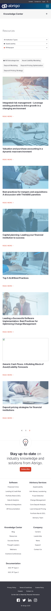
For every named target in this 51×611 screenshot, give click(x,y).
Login (43, 1)
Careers (31, 1)
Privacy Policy (11, 587)
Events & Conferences (13, 554)
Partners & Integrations (13, 504)
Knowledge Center (13, 14)
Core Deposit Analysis (38, 504)
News (38, 541)
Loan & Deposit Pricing (38, 509)
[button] (25, 594)
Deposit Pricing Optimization (32, 65)
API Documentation (13, 509)
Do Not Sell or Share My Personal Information (25, 594)
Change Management (38, 500)
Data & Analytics (13, 500)
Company (37, 527)
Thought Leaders (13, 545)
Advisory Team (38, 518)
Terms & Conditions (26, 587)
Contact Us (38, 1)
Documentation (13, 563)
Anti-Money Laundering (37, 491)
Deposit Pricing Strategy (13, 70)
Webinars (13, 549)
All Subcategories (12, 60)
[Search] (47, 1)
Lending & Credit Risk (13, 491)
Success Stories (13, 541)
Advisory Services (37, 482)
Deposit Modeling (11, 65)
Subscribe (25, 469)
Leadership (38, 536)
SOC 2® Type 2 (13, 572)
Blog (13, 532)
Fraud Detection (38, 496)
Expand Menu (46, 14)
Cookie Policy (39, 587)
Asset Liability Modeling (31, 60)
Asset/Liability (38, 487)
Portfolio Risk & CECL (13, 496)
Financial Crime (13, 487)
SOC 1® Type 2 (13, 568)
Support (38, 545)
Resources (13, 536)
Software (13, 482)
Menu (47, 6)
